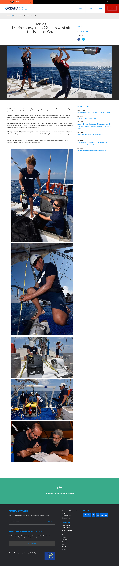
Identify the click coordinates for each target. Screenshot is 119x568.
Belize (64, 537)
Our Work (46, 2)
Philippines (65, 539)
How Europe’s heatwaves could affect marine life (93, 112)
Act (100, 8)
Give (80, 8)
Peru (63, 544)
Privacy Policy (66, 515)
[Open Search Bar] (107, 2)
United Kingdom (67, 530)
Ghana (64, 549)
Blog (12, 16)
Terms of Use (66, 518)
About (36, 2)
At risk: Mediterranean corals (87, 118)
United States (66, 527)
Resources (75, 2)
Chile (63, 532)
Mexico (64, 546)
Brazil (64, 542)
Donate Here (32, 543)
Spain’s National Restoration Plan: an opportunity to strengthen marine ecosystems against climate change (94, 126)
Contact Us (86, 2)
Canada (64, 535)
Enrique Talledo (84, 31)
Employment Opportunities (70, 511)
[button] (78, 39)
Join (90, 8)
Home (8, 16)
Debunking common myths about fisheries (91, 151)
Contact (64, 513)
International (66, 525)
